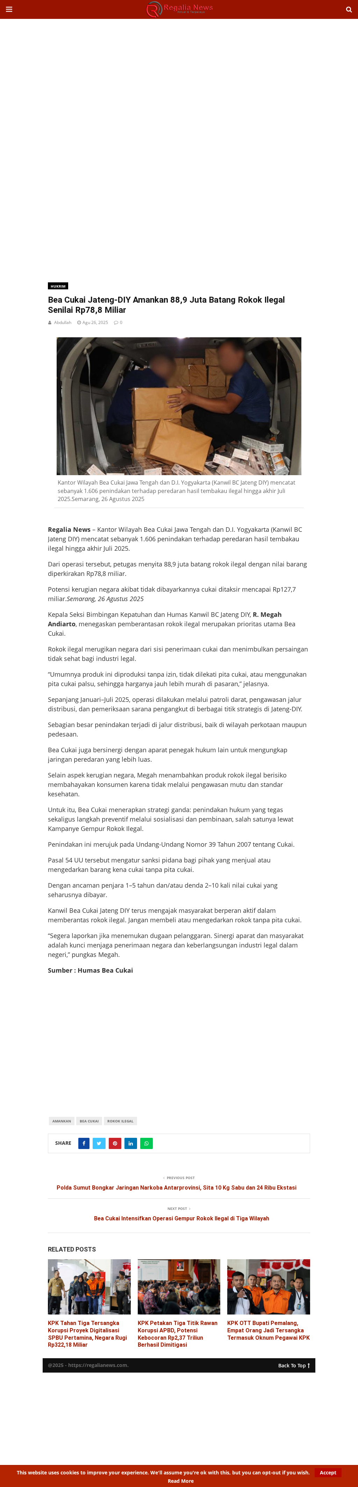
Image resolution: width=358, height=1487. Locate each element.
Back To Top (292, 1364)
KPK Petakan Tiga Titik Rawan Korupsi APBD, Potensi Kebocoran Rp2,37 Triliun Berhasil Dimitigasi (177, 1334)
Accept (328, 1472)
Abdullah (62, 322)
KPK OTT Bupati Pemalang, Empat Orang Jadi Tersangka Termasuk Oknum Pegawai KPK (268, 1330)
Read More (181, 1481)
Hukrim (58, 286)
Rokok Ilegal (120, 1121)
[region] (179, 75)
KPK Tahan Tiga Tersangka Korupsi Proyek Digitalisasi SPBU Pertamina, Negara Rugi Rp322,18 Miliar (87, 1334)
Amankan (61, 1121)
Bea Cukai (89, 1121)
